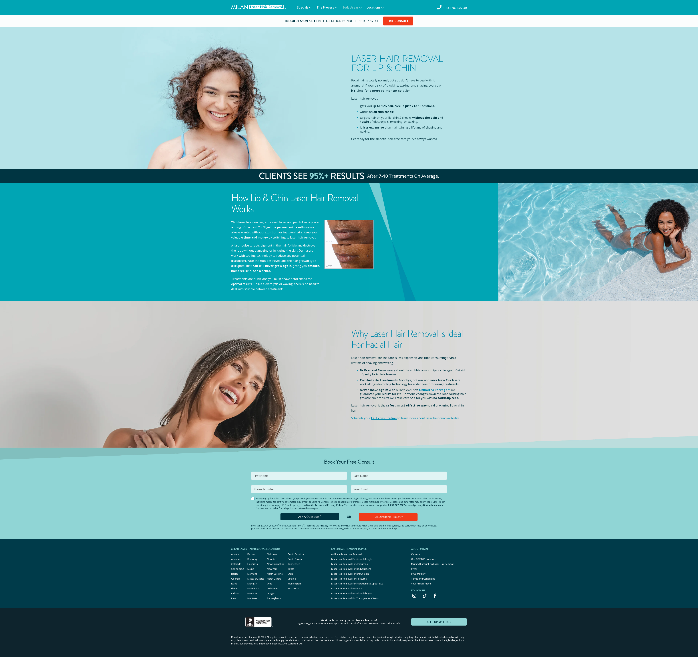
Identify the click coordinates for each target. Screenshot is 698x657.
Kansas (251, 554)
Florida (234, 573)
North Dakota (274, 578)
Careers (415, 554)
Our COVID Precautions (423, 559)
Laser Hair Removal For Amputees (349, 564)
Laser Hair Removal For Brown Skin (350, 573)
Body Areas (350, 7)
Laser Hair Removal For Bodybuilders (351, 568)
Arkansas (236, 559)
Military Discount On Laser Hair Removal (432, 564)
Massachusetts (255, 578)
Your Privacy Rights (421, 583)
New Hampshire (275, 564)
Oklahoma (272, 588)
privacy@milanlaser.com (428, 505)
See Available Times (388, 517)
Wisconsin (293, 588)
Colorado (236, 564)
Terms (344, 525)
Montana (252, 598)
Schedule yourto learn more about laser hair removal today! (405, 418)
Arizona (235, 554)
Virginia (292, 578)
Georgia (235, 578)
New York (272, 568)
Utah (290, 573)
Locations (373, 7)
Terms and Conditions (423, 578)
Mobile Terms (314, 505)
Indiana (235, 593)
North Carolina (275, 573)
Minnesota (253, 588)
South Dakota (295, 559)
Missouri (252, 593)
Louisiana (252, 564)
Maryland (252, 573)
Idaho (234, 583)
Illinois (234, 588)
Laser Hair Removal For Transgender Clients (355, 598)
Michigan (252, 583)
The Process (325, 7)
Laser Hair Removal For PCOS (347, 588)
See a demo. (262, 271)
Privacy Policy (335, 505)
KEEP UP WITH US (439, 622)
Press (414, 568)
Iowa (233, 598)
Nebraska (272, 554)
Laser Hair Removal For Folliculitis (349, 578)
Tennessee (294, 564)
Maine (250, 568)
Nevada (271, 559)
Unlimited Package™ (434, 390)
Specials (302, 7)
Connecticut (237, 568)
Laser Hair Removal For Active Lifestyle (351, 559)
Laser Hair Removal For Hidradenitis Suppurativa (357, 583)
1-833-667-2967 (396, 505)
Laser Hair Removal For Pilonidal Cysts (351, 593)
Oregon (271, 593)
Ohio (269, 583)
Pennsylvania (274, 598)
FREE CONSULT (398, 21)
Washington (294, 583)
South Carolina (296, 554)
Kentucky (252, 559)
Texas (291, 568)
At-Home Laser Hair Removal (346, 554)
